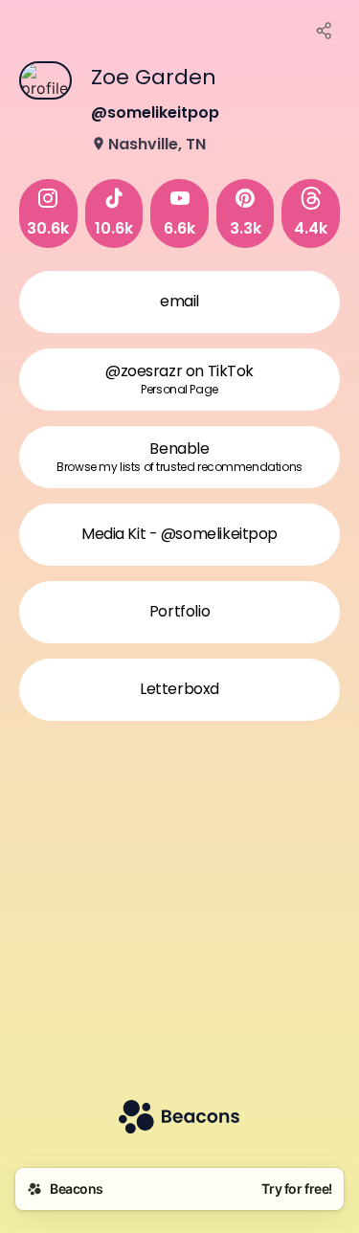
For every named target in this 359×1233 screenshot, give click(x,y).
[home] (179, 1118)
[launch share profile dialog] (324, 30)
